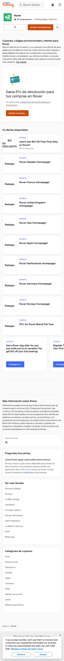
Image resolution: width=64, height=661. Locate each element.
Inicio (4, 626)
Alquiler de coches (13, 594)
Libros (8, 599)
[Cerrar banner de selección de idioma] (60, 635)
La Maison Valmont (14, 526)
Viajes (8, 578)
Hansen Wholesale (14, 515)
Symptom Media (13, 488)
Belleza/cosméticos (14, 605)
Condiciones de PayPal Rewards (34, 102)
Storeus (8, 494)
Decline (21, 654)
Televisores (10, 567)
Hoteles (8, 572)
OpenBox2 (10, 504)
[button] (60, 5)
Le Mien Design (12, 499)
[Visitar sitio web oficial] (57, 27)
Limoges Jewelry (13, 510)
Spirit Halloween (12, 520)
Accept (43, 654)
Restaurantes (11, 562)
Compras (9, 583)
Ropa (7, 588)
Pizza (7, 556)
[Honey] (8, 4)
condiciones (27, 472)
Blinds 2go (10, 537)
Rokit (7, 531)
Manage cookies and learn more (27, 648)
